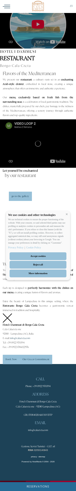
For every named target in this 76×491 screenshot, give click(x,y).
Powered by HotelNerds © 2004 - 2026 (38, 462)
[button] (67, 214)
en (71, 6)
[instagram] (42, 439)
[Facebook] (33, 439)
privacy (34, 457)
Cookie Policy (33, 247)
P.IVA (30, 450)
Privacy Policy (15, 247)
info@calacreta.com (20, 338)
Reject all (38, 264)
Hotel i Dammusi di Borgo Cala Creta (38, 401)
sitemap (42, 457)
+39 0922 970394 (42, 386)
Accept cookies (38, 256)
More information (38, 273)
